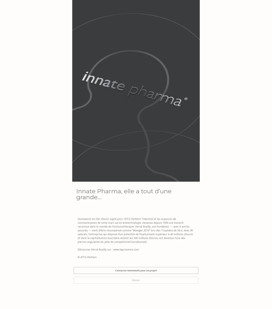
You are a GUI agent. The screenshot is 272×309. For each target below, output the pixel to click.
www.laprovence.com (126, 249)
